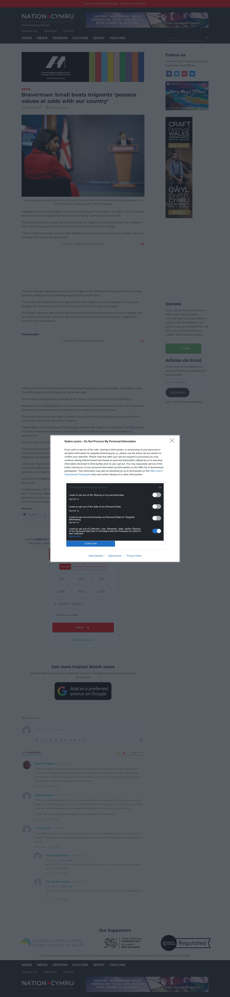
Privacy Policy (134, 555)
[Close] (173, 441)
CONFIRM (91, 543)
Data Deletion (96, 555)
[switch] (156, 495)
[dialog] (115, 498)
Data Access (115, 555)
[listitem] (115, 487)
